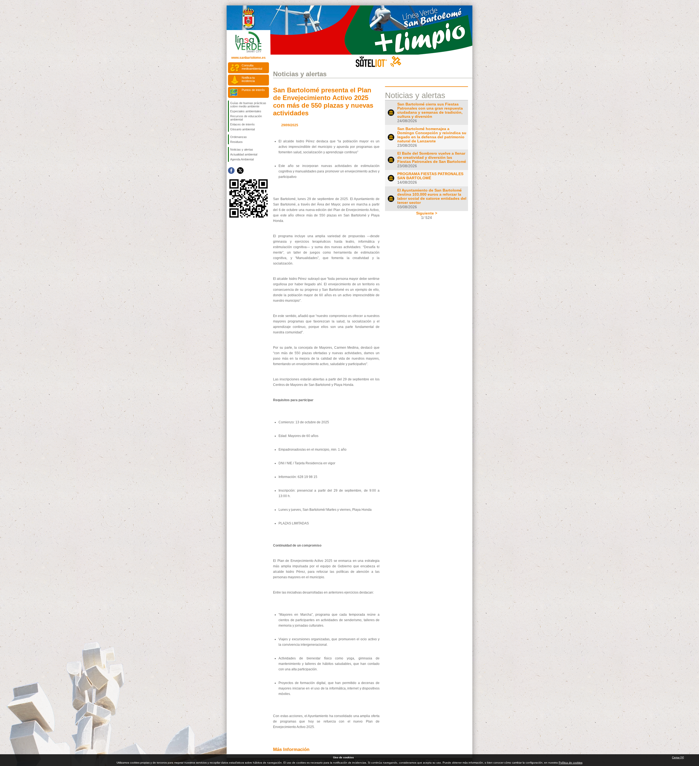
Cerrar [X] (678, 757)
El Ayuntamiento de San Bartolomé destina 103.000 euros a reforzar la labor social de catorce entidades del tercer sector (431, 196)
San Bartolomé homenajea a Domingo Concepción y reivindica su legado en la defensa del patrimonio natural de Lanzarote (431, 135)
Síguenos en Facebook (231, 170)
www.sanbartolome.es (248, 57)
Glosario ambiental (242, 129)
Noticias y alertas (241, 149)
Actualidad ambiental (243, 154)
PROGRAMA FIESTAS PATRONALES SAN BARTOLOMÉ (430, 176)
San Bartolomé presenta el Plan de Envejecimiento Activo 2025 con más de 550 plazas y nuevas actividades (323, 101)
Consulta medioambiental (252, 67)
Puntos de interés (253, 90)
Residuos (236, 141)
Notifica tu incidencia (248, 79)
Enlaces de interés (242, 124)
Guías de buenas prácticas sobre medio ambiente (248, 104)
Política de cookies (570, 762)
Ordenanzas (238, 137)
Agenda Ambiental (242, 159)
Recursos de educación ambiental (246, 118)
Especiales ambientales (245, 111)
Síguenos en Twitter (240, 170)
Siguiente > (426, 213)
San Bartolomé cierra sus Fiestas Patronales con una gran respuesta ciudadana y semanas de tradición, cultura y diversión (430, 110)
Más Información (291, 749)
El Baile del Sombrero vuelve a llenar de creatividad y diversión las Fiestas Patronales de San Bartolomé (431, 157)
